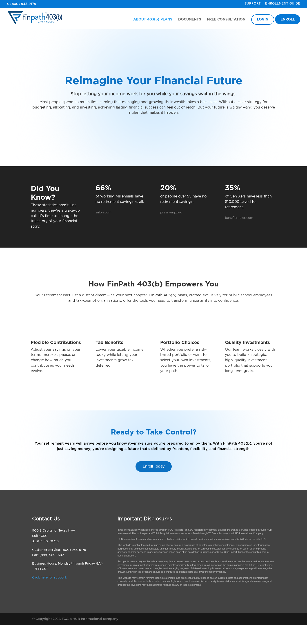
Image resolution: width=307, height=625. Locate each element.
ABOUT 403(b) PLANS (152, 19)
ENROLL (287, 19)
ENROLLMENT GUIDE (282, 3)
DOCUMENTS (189, 19)
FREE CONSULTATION (226, 19)
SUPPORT (253, 3)
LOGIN (262, 19)
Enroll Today (154, 466)
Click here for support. (49, 577)
